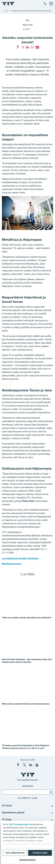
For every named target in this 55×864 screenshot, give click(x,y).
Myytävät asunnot (11, 563)
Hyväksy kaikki (40, 853)
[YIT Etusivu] (8, 3)
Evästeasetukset (27, 860)
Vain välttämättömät (15, 853)
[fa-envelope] (37, 47)
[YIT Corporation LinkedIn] (31, 765)
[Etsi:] (50, 792)
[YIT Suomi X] (24, 765)
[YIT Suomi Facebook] (18, 765)
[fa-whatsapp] (32, 47)
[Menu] (51, 3)
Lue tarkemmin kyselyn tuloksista (20, 558)
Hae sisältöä (27, 786)
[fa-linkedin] (27, 47)
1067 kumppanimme (19, 824)
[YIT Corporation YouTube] (37, 765)
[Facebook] (17, 47)
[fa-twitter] (22, 47)
